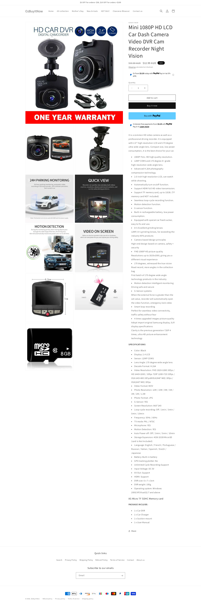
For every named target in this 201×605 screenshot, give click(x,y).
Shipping (132, 67)
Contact (130, 560)
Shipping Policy (86, 560)
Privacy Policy (71, 560)
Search (59, 560)
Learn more (144, 126)
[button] (161, 11)
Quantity (132, 82)
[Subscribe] (122, 575)
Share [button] (133, 531)
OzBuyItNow (35, 599)
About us (141, 560)
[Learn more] (173, 75)
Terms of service (73, 599)
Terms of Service (117, 560)
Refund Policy (101, 560)
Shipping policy (87, 599)
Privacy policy (60, 599)
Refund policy (47, 599)
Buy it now (152, 105)
